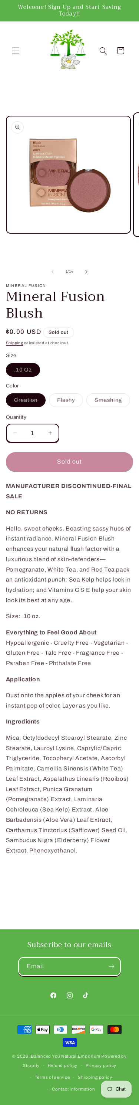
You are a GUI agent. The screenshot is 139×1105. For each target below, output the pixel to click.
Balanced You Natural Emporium (65, 1056)
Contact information (73, 1089)
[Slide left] (52, 272)
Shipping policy (95, 1077)
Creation (30, 402)
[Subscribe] (111, 966)
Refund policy (63, 1065)
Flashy (70, 402)
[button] (15, 50)
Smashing (112, 402)
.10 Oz (27, 371)
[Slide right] (86, 272)
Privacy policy (101, 1065)
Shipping (14, 343)
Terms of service (52, 1077)
